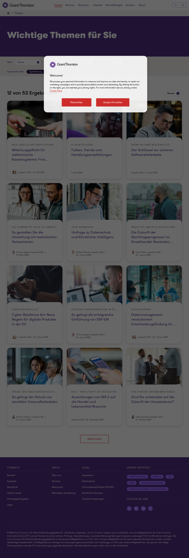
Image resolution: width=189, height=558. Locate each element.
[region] (95, 84)
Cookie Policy (56, 90)
